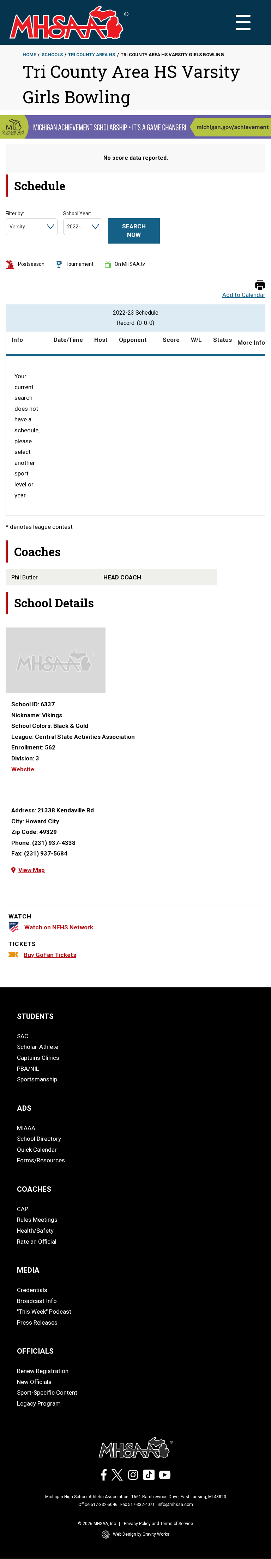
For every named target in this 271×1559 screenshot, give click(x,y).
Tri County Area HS (91, 54)
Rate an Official (36, 1241)
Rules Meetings (37, 1219)
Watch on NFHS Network (58, 927)
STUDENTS (35, 1016)
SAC (22, 1036)
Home (29, 54)
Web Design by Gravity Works (141, 1534)
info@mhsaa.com (175, 1504)
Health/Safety (35, 1230)
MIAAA (26, 1128)
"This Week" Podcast (44, 1311)
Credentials (32, 1290)
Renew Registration (42, 1370)
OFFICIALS (35, 1351)
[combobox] (10, 226)
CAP (22, 1209)
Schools (52, 54)
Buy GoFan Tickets (50, 954)
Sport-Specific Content (47, 1392)
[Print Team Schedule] (260, 286)
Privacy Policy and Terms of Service (158, 1523)
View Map (31, 870)
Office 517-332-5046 (98, 1504)
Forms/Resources (41, 1160)
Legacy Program (39, 1403)
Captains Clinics (38, 1057)
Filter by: (15, 213)
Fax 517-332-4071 (137, 1504)
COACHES (34, 1189)
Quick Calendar (37, 1149)
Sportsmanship (37, 1079)
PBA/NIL (28, 1068)
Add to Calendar (243, 295)
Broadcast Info (37, 1300)
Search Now (134, 230)
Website (22, 769)
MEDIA (28, 1270)
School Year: (77, 213)
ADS (24, 1108)
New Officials (34, 1381)
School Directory (39, 1138)
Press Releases (37, 1322)
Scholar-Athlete (37, 1046)
